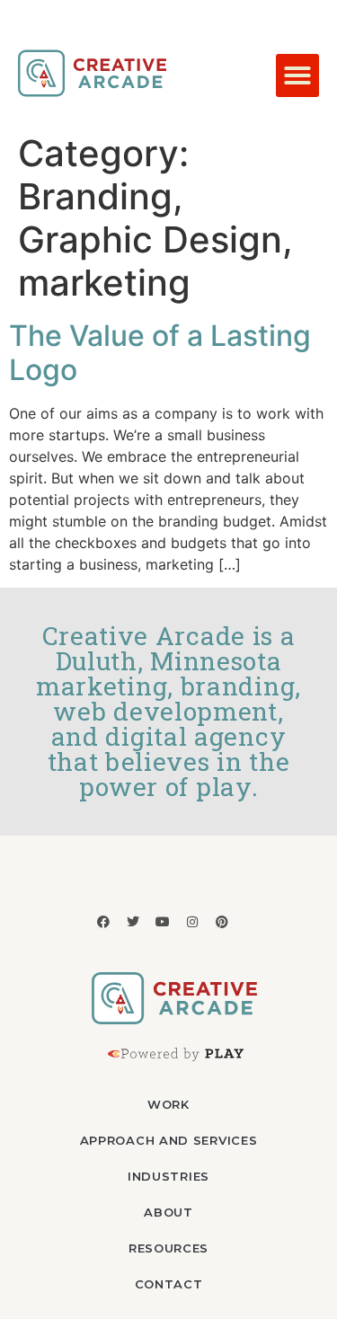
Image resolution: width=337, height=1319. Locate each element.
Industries (168, 1176)
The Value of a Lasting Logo (160, 352)
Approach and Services (169, 1140)
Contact (169, 1284)
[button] (297, 75)
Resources (168, 1248)
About (168, 1212)
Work (168, 1104)
